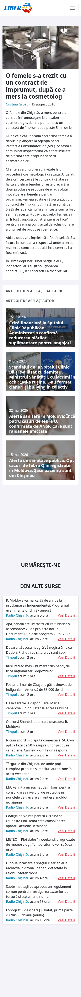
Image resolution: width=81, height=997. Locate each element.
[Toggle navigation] (73, 8)
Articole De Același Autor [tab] (30, 300)
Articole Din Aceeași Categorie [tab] (34, 291)
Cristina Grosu (17, 104)
